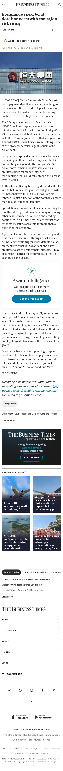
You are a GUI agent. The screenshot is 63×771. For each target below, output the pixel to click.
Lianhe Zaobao (52, 735)
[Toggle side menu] (3, 4)
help (26, 749)
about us (7, 749)
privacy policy (35, 749)
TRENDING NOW (13, 472)
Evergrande (10, 403)
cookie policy (21, 753)
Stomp (46, 739)
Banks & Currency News (36, 572)
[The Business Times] (29, 4)
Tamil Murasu (34, 739)
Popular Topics (11, 572)
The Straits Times (12, 735)
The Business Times (33, 735)
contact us (17, 749)
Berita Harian (19, 739)
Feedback (9, 420)
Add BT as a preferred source (24, 40)
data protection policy (38, 753)
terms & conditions (51, 749)
